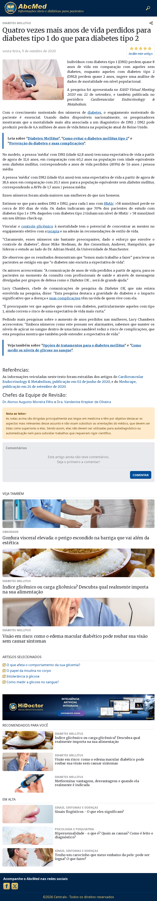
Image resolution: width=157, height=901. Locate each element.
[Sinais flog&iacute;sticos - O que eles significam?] (27, 814)
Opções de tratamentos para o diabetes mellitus (83, 345)
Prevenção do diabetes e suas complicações (46, 143)
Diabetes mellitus (16, 23)
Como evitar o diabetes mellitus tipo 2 (95, 138)
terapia (53, 231)
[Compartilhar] (151, 23)
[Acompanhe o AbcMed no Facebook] (6, 886)
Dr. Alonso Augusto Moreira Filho (27, 402)
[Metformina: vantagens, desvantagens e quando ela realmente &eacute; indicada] (27, 783)
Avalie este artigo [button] (141, 54)
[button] (148, 8)
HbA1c (109, 203)
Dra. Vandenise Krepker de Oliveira (84, 402)
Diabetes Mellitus (43, 138)
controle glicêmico (37, 226)
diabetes (94, 112)
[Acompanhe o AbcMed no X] (14, 886)
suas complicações (65, 298)
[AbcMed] (44, 8)
